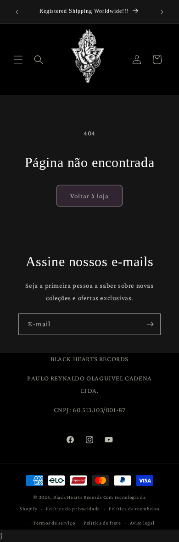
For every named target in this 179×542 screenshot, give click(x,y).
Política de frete (102, 522)
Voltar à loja (89, 196)
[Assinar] (150, 324)
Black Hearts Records (77, 497)
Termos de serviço (54, 522)
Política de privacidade (73, 508)
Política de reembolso (134, 508)
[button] (18, 60)
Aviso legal (142, 522)
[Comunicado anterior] (17, 12)
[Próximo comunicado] (162, 12)
